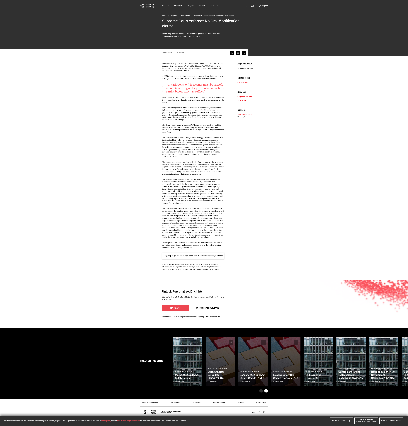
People (202, 6)
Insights (190, 6)
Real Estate (241, 100)
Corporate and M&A (244, 97)
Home (164, 16)
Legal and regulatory (150, 402)
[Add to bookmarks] (232, 53)
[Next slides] (266, 391)
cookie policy (106, 421)
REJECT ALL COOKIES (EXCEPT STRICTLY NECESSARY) (366, 420)
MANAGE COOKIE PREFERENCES (391, 420)
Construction (242, 82)
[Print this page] (238, 53)
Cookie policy (175, 402)
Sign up (168, 256)
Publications (185, 16)
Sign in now (184, 317)
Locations (214, 6)
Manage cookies (219, 402)
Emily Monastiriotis (244, 115)
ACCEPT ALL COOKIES (339, 421)
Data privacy (196, 402)
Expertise (178, 6)
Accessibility (261, 402)
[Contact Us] (252, 6)
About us (165, 6)
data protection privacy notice (128, 421)
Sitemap (241, 402)
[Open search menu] (247, 6)
